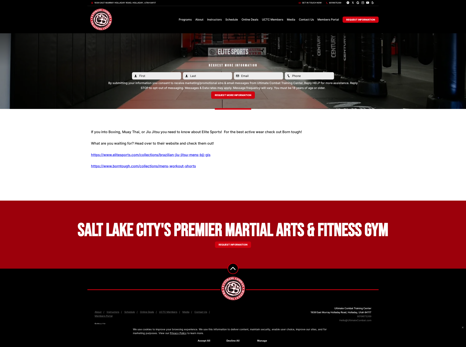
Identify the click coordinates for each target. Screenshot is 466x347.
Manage (262, 340)
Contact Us (306, 19)
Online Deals (250, 19)
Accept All (204, 340)
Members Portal (328, 19)
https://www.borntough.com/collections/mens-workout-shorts (143, 166)
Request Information (360, 19)
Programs (185, 19)
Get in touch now (311, 2)
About (199, 19)
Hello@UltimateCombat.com (355, 320)
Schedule (231, 19)
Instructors (214, 19)
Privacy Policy (178, 333)
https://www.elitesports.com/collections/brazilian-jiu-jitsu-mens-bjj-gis (150, 155)
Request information (233, 244)
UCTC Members (272, 19)
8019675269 (335, 2)
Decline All (233, 340)
